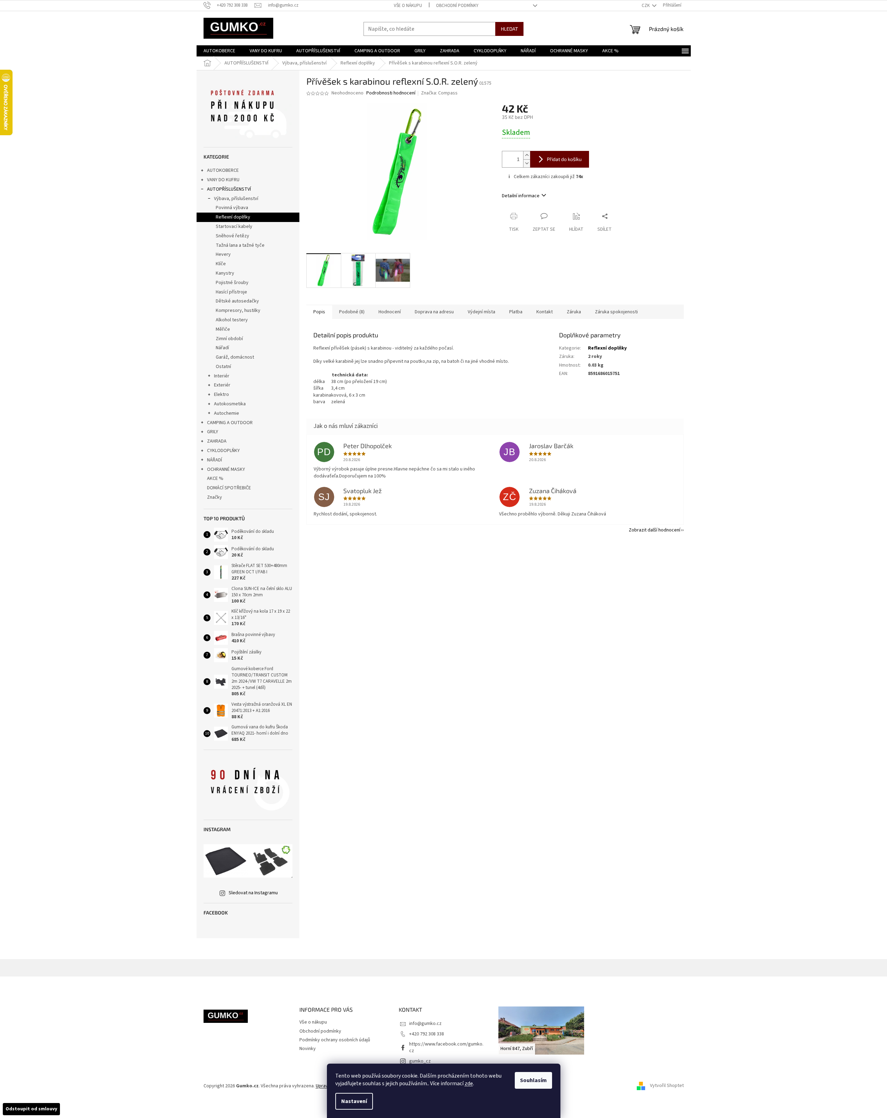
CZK (646, 5)
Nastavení (354, 1101)
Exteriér (222, 385)
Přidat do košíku (564, 159)
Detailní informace (521, 195)
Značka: (439, 93)
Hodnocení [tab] (389, 311)
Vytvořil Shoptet (667, 1085)
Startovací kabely (234, 226)
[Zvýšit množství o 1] (526, 155)
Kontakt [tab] (544, 311)
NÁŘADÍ (214, 460)
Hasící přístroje (231, 292)
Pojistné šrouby (232, 282)
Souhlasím (533, 1080)
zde (469, 1083)
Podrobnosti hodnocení (390, 93)
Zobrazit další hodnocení (654, 530)
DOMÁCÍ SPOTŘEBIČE (229, 487)
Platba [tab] (515, 311)
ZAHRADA (217, 441)
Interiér (221, 376)
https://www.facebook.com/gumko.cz (446, 1047)
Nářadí (222, 347)
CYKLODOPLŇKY (223, 450)
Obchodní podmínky (457, 5)
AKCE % (215, 478)
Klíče (221, 263)
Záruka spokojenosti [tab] (616, 311)
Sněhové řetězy (232, 235)
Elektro (221, 394)
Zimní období (229, 338)
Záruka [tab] (574, 311)
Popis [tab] (319, 311)
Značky (214, 497)
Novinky (307, 1048)
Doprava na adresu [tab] (434, 311)
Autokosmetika (230, 403)
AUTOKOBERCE (223, 170)
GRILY (212, 431)
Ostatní (223, 366)
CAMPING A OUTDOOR (230, 422)
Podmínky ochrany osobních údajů (334, 1039)
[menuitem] (219, 50)
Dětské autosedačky (237, 301)
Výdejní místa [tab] (481, 311)
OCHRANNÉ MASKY (226, 469)
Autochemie (226, 413)
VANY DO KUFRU (223, 179)
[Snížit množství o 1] (526, 163)
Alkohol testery (232, 319)
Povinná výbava (232, 207)
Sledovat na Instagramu (253, 892)
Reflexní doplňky (233, 217)
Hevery (223, 254)
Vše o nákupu (408, 5)
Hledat (509, 29)
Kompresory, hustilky (238, 310)
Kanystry (225, 273)
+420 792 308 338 (426, 1034)
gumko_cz (420, 1061)
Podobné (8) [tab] (352, 311)
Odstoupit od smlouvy (31, 1108)
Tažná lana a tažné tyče (240, 245)
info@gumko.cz (425, 1023)
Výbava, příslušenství (236, 198)
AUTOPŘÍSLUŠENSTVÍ (229, 189)
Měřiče (223, 329)
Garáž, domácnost (235, 357)
